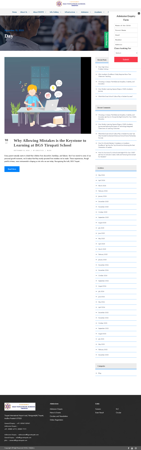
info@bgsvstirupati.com (23, 437)
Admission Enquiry (56, 409)
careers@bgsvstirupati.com (18, 440)
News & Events (55, 412)
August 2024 (102, 286)
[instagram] (136, 448)
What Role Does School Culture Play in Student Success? (115, 96)
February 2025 (102, 254)
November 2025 (103, 207)
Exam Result (99, 412)
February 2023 (102, 350)
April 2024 (101, 307)
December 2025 (103, 201)
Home (14, 12)
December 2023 (103, 313)
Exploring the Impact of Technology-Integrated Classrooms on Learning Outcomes (115, 127)
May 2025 (101, 238)
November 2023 (103, 318)
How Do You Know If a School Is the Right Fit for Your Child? (116, 153)
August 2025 (102, 223)
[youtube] (132, 448)
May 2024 (101, 302)
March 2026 (102, 186)
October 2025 (102, 212)
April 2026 (101, 180)
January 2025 (102, 260)
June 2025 (101, 233)
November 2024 (103, 270)
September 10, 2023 (22, 150)
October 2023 (102, 323)
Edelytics (40, 150)
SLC (117, 409)
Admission (84, 12)
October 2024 (102, 275)
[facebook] (128, 448)
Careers (98, 409)
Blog (49, 150)
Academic (98, 12)
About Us (23, 12)
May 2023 (101, 344)
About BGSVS (38, 12)
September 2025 (103, 217)
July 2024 (101, 291)
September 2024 (103, 281)
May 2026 (101, 175)
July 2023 (101, 339)
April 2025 (101, 244)
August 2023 (102, 334)
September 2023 (103, 328)
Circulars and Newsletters (59, 416)
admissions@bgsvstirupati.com (28, 435)
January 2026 (102, 196)
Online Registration (56, 420)
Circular (118, 412)
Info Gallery (54, 12)
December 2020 (103, 355)
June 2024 (101, 297)
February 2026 (103, 191)
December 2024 (103, 265)
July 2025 (101, 228)
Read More (12, 169)
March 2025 (102, 249)
